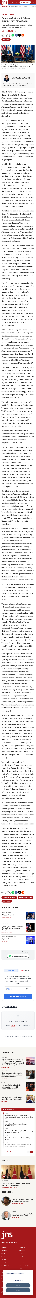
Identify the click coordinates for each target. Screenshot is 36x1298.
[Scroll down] (31, 1152)
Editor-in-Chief (5, 924)
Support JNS (25, 2)
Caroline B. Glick (8, 31)
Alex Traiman (5, 1188)
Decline (18, 1290)
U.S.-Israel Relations (9, 897)
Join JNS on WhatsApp (19, 956)
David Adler (15, 1218)
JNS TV (4, 1160)
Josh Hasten (13, 1188)
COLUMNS (6, 1192)
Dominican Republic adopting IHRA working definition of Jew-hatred (19, 1131)
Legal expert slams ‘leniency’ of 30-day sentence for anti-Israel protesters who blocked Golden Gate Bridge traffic (12, 1062)
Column (11, 15)
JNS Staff (4, 1079)
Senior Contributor (6, 912)
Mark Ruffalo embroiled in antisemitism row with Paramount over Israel (11, 1087)
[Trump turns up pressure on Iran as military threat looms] (18, 1172)
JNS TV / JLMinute (6, 1181)
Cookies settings (18, 1280)
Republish (6, 39)
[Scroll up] (28, 1152)
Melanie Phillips (6, 917)
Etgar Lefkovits (6, 1091)
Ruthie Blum (4, 941)
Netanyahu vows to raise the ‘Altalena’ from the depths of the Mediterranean (12, 1075)
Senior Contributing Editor (8, 936)
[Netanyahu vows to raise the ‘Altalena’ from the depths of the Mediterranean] (30, 1074)
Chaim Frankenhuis (17, 1203)
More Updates (7, 1152)
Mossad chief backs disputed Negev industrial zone (16, 1124)
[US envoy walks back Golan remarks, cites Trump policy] (30, 1098)
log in (13, 1025)
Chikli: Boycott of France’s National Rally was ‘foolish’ (18, 1138)
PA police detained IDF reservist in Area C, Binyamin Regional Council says (18, 1145)
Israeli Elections (23, 7)
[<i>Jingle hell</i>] (30, 940)
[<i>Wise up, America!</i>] (30, 916)
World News (4, 1083)
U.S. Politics (6, 901)
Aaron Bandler (5, 1067)
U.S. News (4, 1057)
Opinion (4, 15)
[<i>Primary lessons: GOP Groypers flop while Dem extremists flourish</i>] (30, 927)
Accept (18, 1285)
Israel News (4, 1071)
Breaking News (9, 1109)
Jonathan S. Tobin (6, 932)
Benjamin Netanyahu (25, 897)
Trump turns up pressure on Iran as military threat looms (15, 1184)
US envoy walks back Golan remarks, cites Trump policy (12, 1098)
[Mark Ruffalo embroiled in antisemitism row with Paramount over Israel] (30, 1086)
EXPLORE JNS (7, 1052)
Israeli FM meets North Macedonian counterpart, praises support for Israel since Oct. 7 (19, 1117)
